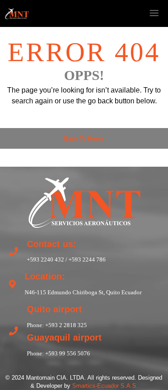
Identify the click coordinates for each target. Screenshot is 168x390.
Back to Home (84, 138)
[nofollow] (101, 13)
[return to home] (84, 201)
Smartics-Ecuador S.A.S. (105, 385)
